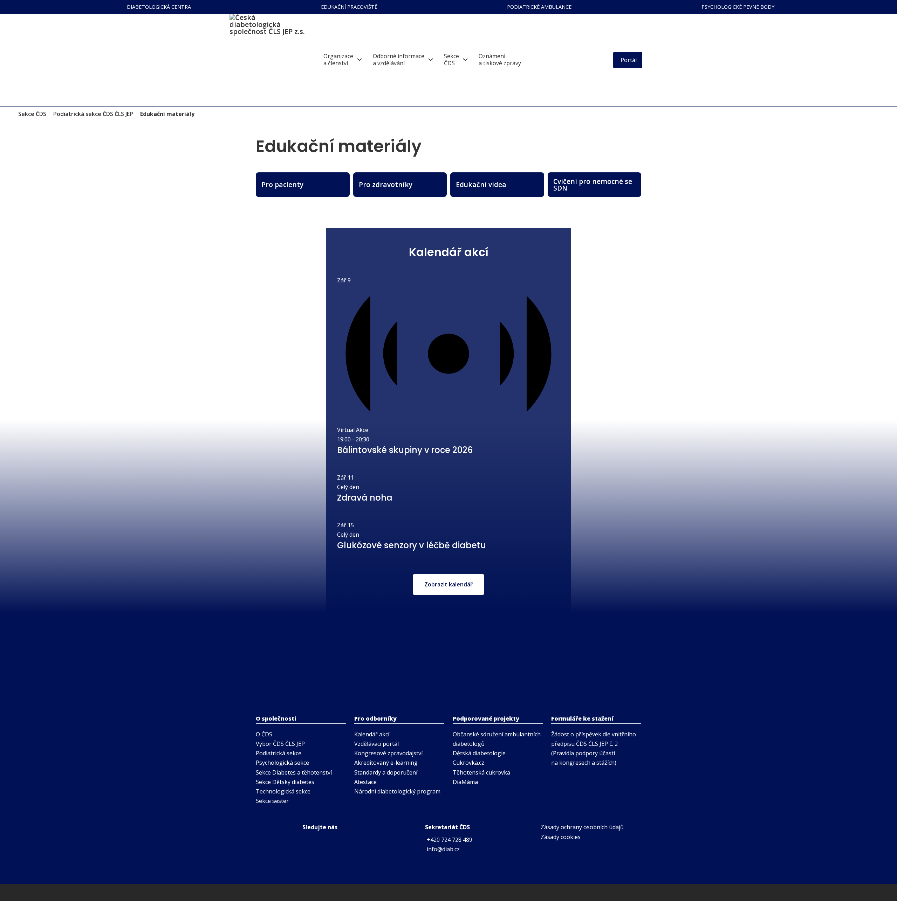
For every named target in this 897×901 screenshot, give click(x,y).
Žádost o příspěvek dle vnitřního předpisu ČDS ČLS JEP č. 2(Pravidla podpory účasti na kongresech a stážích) (593, 748)
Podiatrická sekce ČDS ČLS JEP (93, 114)
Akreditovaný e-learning (386, 762)
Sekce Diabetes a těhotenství (294, 772)
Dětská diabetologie (479, 753)
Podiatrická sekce (278, 753)
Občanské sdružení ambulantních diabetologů (497, 739)
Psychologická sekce (282, 762)
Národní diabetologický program (397, 791)
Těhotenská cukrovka (481, 772)
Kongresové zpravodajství (388, 753)
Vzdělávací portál (376, 744)
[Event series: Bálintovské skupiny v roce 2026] (373, 439)
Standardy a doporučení (385, 772)
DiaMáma (465, 782)
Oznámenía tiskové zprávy (500, 59)
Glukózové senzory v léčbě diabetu (411, 545)
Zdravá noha (364, 497)
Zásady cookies (561, 837)
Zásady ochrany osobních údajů (582, 827)
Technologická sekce (283, 791)
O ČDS (264, 734)
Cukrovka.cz (468, 762)
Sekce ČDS (32, 114)
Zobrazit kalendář (448, 584)
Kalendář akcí (371, 734)
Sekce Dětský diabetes (285, 782)
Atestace (365, 782)
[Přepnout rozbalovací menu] (359, 59)
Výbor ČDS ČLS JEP (280, 744)
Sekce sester (272, 801)
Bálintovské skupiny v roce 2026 (405, 450)
